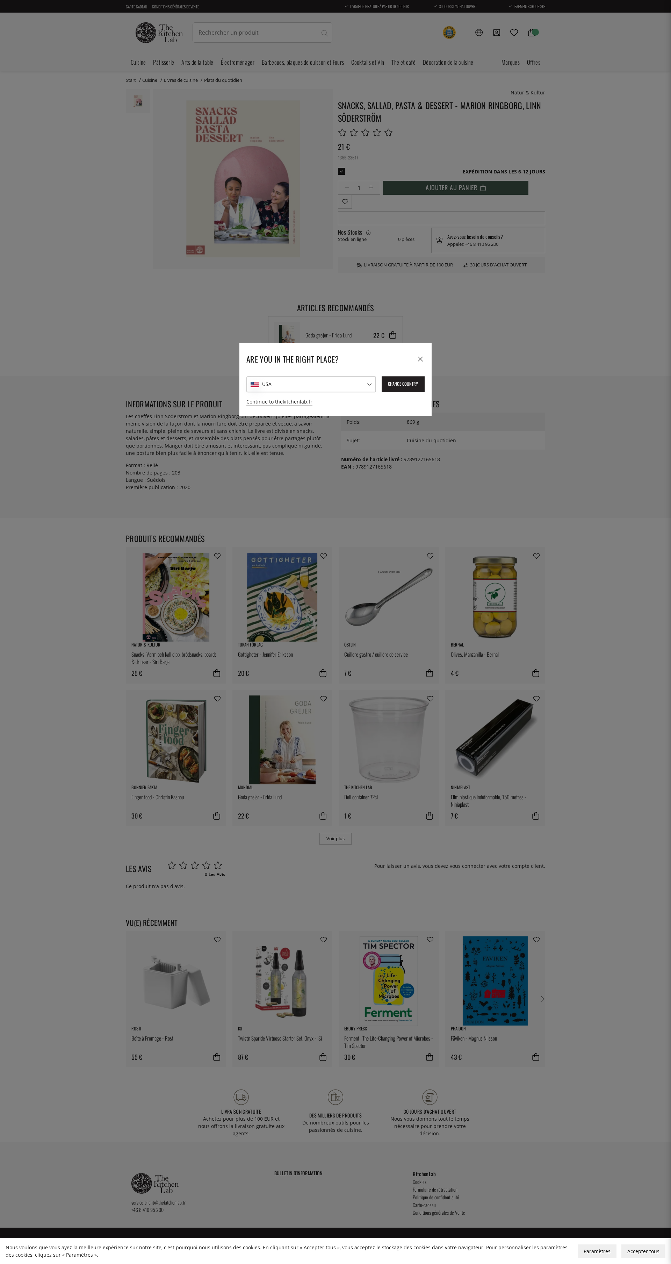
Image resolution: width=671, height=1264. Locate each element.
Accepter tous (643, 1251)
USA (267, 384)
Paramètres (597, 1251)
